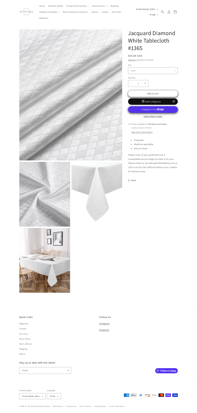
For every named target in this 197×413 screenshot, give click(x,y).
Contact (23, 328)
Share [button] (133, 180)
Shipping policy (100, 406)
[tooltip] (173, 101)
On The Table (30, 406)
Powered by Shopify (42, 406)
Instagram (104, 323)
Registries (23, 323)
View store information (142, 132)
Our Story (23, 333)
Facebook (104, 329)
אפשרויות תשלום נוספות (153, 116)
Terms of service (85, 406)
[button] (77, 6)
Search (22, 354)
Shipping (131, 60)
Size (129, 65)
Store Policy (24, 339)
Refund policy (58, 406)
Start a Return (25, 344)
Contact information (117, 406)
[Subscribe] (68, 370)
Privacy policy (71, 406)
